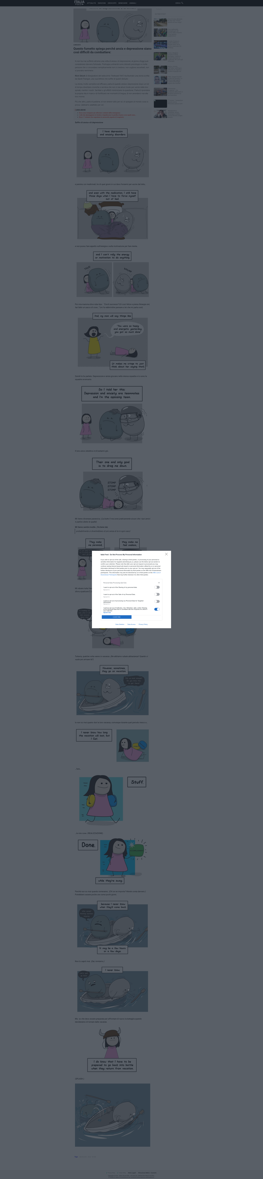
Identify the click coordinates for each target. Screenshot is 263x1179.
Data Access (131, 624)
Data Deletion (119, 624)
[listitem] (131, 583)
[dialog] (131, 589)
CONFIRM (117, 617)
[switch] (157, 587)
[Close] (167, 555)
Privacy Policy (143, 624)
